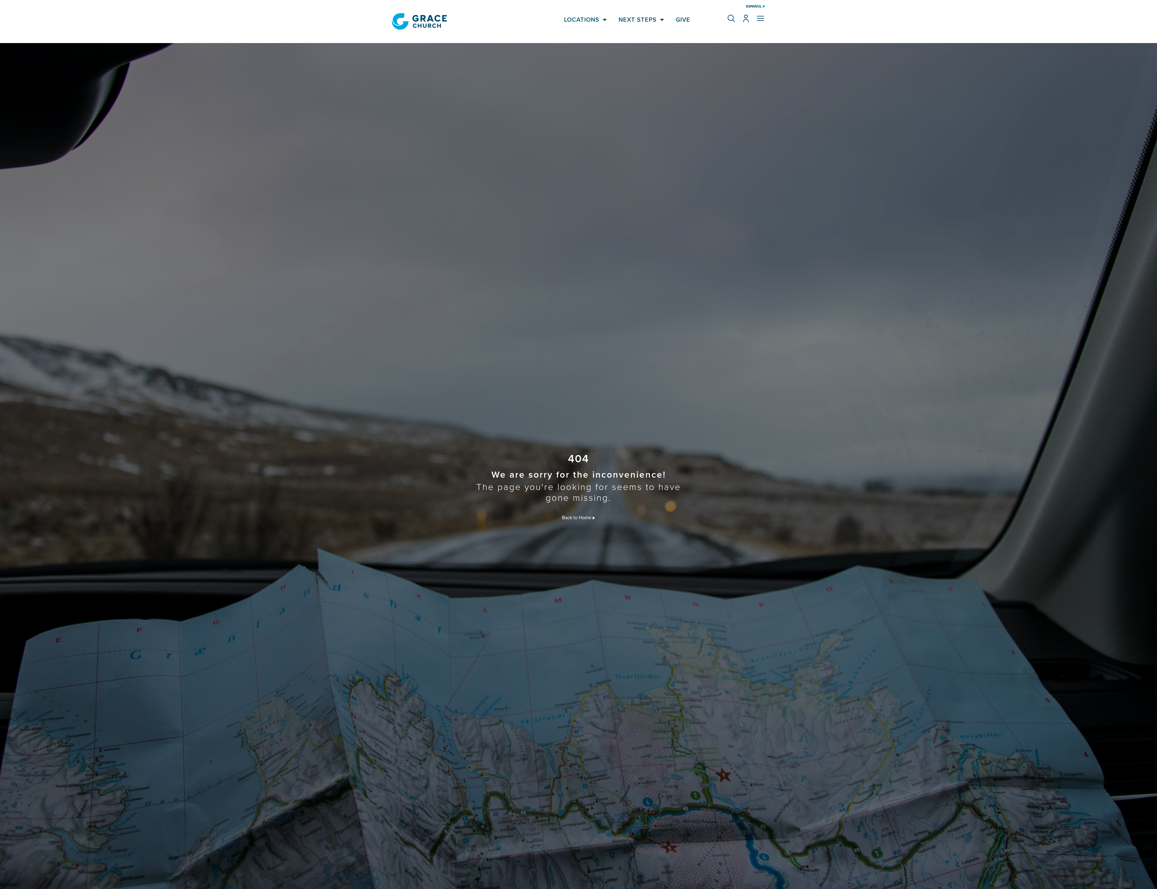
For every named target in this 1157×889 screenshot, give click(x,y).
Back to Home (577, 517)
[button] (731, 18)
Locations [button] (581, 19)
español (754, 6)
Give (683, 19)
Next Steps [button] (638, 19)
